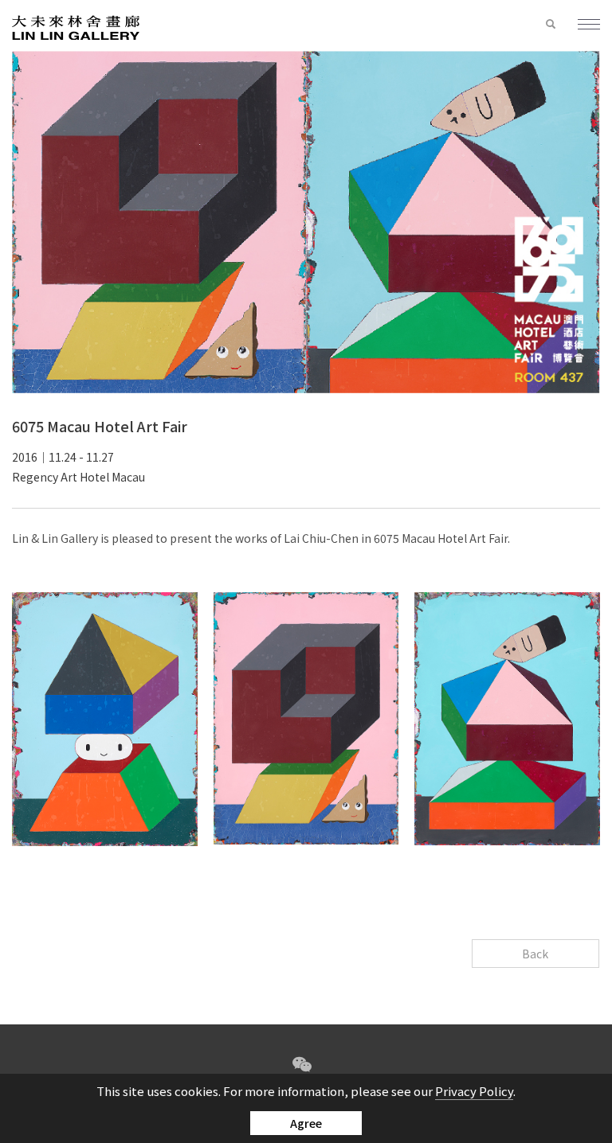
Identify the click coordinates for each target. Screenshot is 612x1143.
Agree (306, 1123)
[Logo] (75, 26)
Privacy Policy (474, 1091)
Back (535, 954)
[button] (550, 24)
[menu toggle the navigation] (582, 25)
